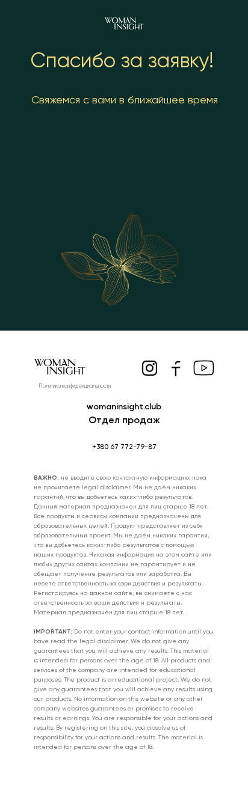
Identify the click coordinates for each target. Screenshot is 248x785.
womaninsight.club (124, 407)
